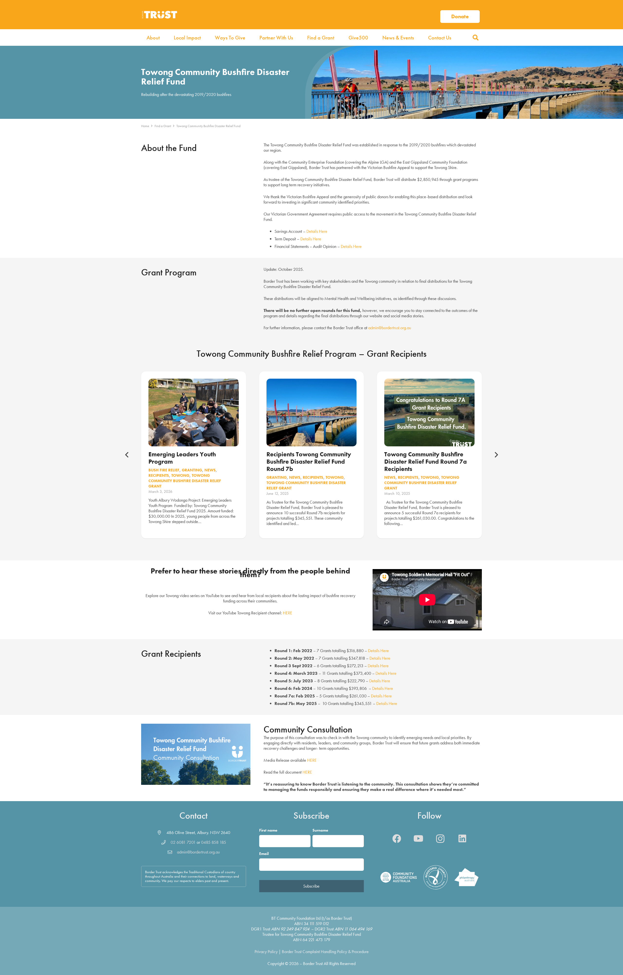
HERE (287, 613)
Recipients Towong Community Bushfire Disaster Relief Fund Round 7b (308, 461)
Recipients (158, 475)
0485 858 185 (213, 842)
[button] (475, 37)
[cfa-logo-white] (398, 877)
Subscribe (311, 886)
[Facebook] (397, 839)
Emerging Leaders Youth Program (182, 458)
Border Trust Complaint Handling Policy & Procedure (325, 951)
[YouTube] (419, 839)
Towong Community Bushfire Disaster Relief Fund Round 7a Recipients (425, 461)
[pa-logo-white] (466, 877)
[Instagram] (440, 839)
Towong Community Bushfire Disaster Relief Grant (184, 481)
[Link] (460, 14)
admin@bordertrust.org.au (389, 327)
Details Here (316, 231)
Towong (180, 475)
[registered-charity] (435, 877)
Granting (192, 470)
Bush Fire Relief (163, 470)
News (210, 470)
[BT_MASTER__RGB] (159, 14)
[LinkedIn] (462, 839)
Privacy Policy (266, 951)
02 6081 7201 (183, 842)
